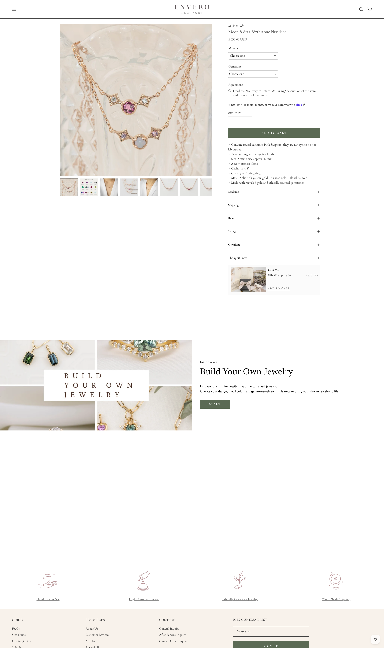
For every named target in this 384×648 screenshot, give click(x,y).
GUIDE (17, 620)
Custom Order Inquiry (173, 641)
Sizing (232, 231)
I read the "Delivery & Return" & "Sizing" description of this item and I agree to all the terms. (274, 93)
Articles (90, 641)
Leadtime (233, 192)
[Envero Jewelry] (192, 9)
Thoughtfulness (237, 258)
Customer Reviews (97, 635)
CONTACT (167, 620)
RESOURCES (95, 620)
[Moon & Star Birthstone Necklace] (69, 187)
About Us (92, 629)
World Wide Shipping (336, 599)
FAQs (16, 629)
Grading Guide (21, 641)
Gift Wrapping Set (280, 275)
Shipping (233, 205)
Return (232, 218)
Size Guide (19, 635)
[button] (361, 9)
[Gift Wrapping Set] (248, 279)
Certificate (234, 245)
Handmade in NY (48, 599)
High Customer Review (144, 599)
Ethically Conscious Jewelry (240, 599)
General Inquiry (169, 629)
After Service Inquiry (172, 635)
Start (215, 404)
